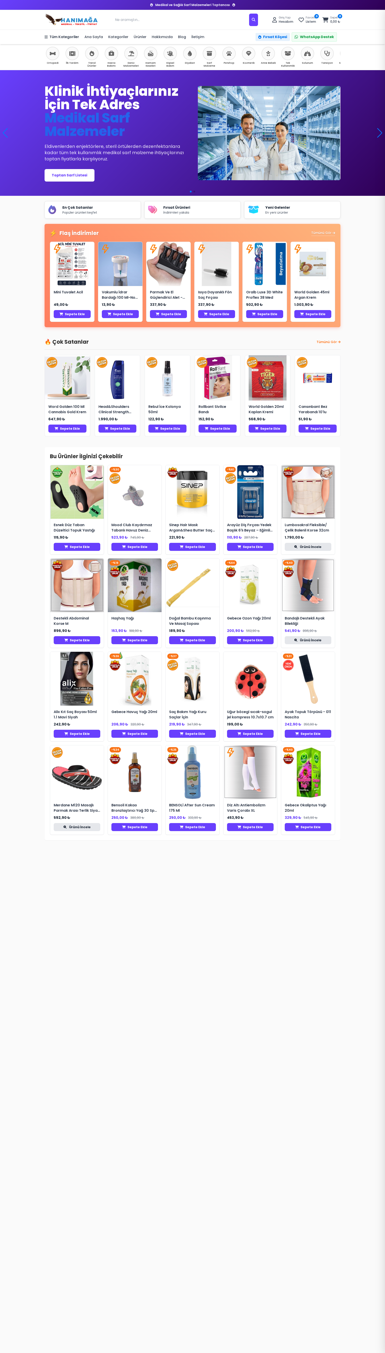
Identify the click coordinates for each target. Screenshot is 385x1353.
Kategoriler (118, 36)
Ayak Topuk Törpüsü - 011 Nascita (308, 714)
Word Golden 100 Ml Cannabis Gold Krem (67, 409)
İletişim (197, 36)
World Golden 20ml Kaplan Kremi (266, 409)
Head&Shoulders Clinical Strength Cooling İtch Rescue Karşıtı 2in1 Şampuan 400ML (117, 409)
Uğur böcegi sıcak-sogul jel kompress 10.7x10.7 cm (250, 714)
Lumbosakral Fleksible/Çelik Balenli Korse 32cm (307, 527)
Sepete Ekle (75, 314)
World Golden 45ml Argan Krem (311, 295)
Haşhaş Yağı (122, 618)
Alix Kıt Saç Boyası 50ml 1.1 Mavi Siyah (75, 714)
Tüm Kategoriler (64, 36)
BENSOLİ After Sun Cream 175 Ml (192, 808)
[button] (380, 133)
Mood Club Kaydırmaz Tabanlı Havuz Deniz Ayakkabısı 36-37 (131, 527)
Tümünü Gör (321, 233)
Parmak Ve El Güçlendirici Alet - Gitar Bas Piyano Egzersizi (166, 295)
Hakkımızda (162, 36)
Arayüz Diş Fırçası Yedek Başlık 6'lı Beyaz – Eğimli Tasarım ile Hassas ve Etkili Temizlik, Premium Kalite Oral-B (249, 527)
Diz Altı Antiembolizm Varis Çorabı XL (246, 808)
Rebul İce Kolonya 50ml (164, 409)
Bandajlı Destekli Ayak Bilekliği (305, 621)
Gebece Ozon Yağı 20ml (249, 618)
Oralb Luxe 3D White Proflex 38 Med (264, 295)
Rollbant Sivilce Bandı (212, 409)
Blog (182, 36)
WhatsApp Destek (317, 36)
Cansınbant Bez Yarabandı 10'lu (313, 409)
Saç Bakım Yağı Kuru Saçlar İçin (187, 714)
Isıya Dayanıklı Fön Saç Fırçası (215, 295)
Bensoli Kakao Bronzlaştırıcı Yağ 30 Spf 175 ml (133, 808)
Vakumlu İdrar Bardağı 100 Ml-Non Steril (119, 295)
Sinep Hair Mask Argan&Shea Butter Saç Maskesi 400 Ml (190, 527)
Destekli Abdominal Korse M (71, 621)
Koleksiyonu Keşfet (70, 170)
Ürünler (140, 36)
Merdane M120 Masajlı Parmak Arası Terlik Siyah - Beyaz (77, 808)
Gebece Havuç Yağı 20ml (134, 711)
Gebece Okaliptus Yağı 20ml (305, 808)
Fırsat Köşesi (275, 36)
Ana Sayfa (93, 36)
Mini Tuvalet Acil (68, 292)
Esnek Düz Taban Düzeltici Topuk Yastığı (74, 527)
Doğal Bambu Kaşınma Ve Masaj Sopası (190, 621)
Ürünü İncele (310, 547)
